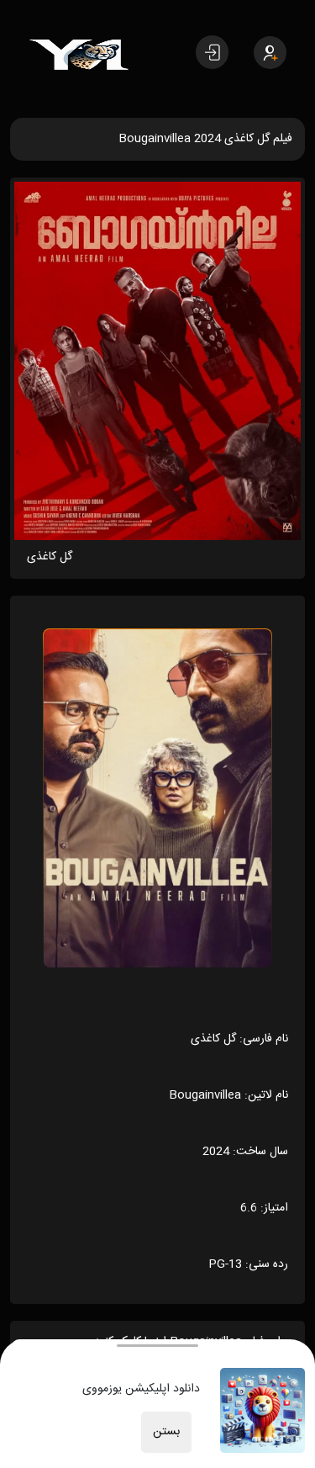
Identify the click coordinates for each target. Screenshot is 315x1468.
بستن (166, 1432)
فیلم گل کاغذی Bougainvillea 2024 (205, 139)
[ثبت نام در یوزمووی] (270, 52)
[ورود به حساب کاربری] (212, 52)
